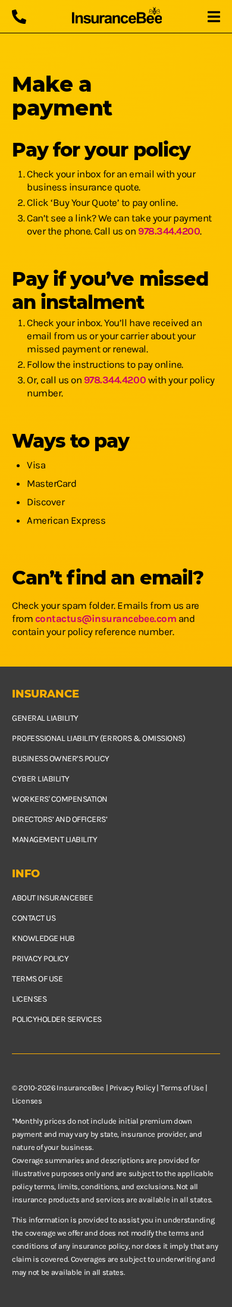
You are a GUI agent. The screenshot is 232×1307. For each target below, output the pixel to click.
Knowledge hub (43, 938)
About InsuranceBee (52, 898)
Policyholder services (57, 1019)
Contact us (33, 918)
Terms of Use (182, 1087)
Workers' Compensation (60, 799)
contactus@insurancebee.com (106, 618)
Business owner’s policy (60, 758)
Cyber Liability (41, 779)
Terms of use (37, 979)
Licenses (29, 999)
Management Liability (54, 839)
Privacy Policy (132, 1087)
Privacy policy (40, 958)
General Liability (45, 718)
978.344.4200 (169, 231)
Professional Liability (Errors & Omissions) (98, 738)
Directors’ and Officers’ (59, 819)
